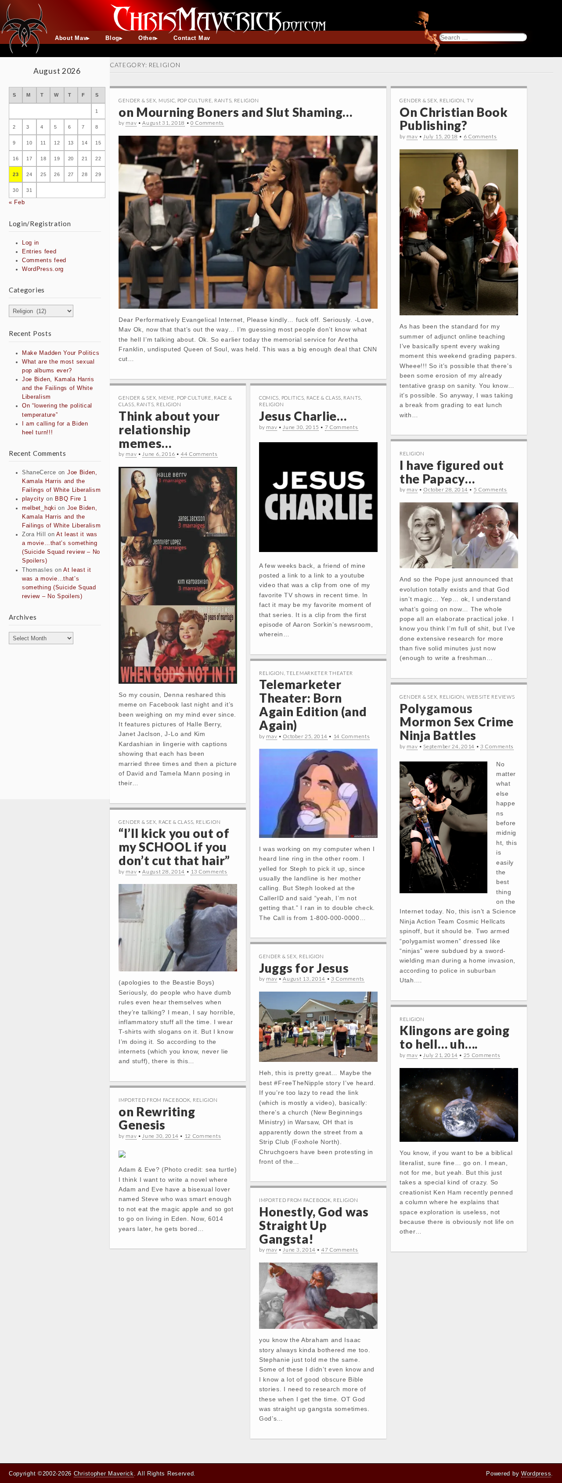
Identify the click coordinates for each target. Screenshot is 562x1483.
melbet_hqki (39, 508)
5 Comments (490, 489)
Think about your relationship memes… (169, 429)
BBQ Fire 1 (70, 499)
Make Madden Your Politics (61, 353)
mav (131, 122)
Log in (30, 243)
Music (167, 100)
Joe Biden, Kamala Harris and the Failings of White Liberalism (58, 388)
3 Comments (497, 746)
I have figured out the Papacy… (452, 472)
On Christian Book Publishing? (454, 119)
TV (470, 100)
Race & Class (323, 398)
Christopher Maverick (104, 1473)
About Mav (70, 38)
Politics (292, 398)
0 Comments (207, 122)
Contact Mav (191, 38)
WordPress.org (43, 269)
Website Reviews (491, 697)
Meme (167, 398)
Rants (223, 100)
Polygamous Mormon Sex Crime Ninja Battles (457, 722)
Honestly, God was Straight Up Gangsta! (314, 1225)
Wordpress (536, 1473)
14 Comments (351, 736)
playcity (33, 499)
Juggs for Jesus (304, 967)
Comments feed (44, 260)
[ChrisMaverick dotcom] (281, 15)
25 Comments (482, 1055)
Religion (246, 100)
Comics (269, 398)
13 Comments (209, 871)
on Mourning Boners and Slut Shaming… (236, 112)
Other (146, 38)
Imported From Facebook (154, 1100)
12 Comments (202, 1136)
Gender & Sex (137, 100)
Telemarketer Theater (319, 673)
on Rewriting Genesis (157, 1118)
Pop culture (194, 100)
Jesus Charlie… (303, 415)
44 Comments (199, 454)
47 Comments (339, 1249)
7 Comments (341, 427)
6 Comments (480, 136)
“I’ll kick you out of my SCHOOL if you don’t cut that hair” (174, 847)
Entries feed (39, 252)
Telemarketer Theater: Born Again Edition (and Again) (313, 704)
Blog (112, 38)
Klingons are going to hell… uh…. (455, 1037)
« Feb (17, 202)
